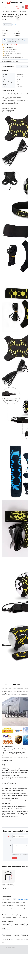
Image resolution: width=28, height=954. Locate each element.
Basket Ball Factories (8, 932)
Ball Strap (16, 935)
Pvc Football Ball (7, 935)
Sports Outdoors (20, 902)
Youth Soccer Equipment (18, 924)
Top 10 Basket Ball (18, 939)
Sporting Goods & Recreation (12, 11)
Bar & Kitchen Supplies (21, 908)
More (3, 942)
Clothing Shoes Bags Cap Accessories (11, 902)
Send (15, 858)
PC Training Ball (6, 939)
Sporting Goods (23, 11)
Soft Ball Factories (20, 932)
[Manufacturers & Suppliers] (14, 2)
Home (3, 11)
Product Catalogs (23, 899)
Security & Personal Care (7, 905)
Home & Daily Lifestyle (21, 905)
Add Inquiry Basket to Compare (10, 61)
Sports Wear (6, 924)
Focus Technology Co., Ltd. (19, 947)
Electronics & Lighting (7, 908)
